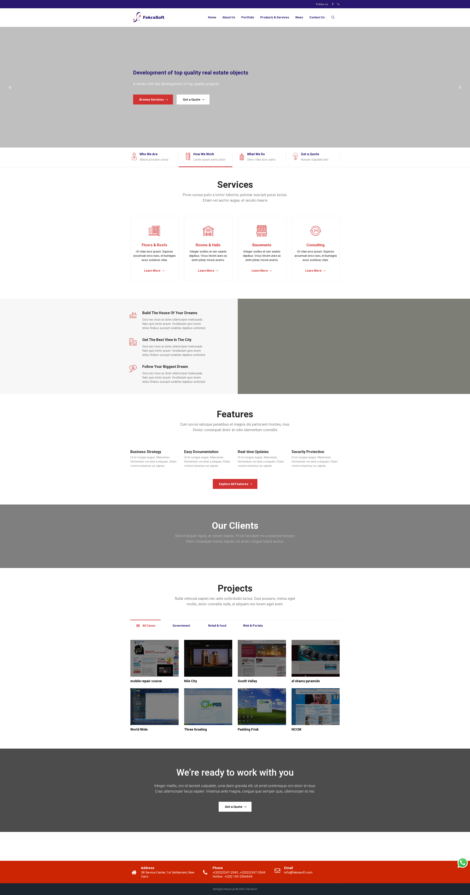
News (299, 17)
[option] (154, 157)
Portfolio (247, 17)
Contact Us (317, 17)
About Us (229, 17)
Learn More (152, 270)
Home (212, 17)
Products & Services (274, 17)
